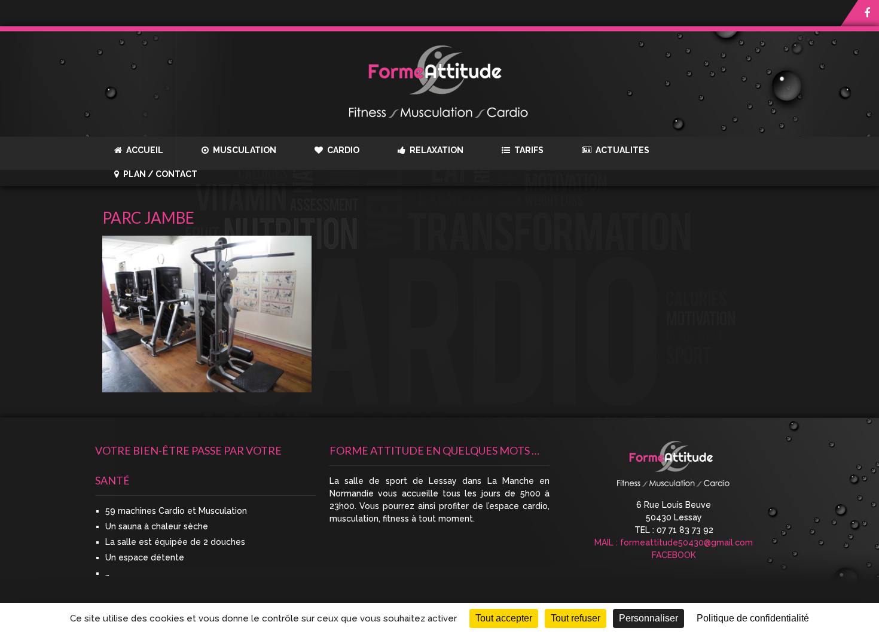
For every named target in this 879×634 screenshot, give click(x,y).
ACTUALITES (621, 150)
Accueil (143, 150)
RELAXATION (435, 150)
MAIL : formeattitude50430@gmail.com (673, 542)
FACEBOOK (674, 555)
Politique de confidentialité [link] (753, 618)
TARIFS (528, 150)
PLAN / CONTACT (159, 174)
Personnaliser (648, 618)
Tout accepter (503, 618)
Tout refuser (575, 618)
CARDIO (342, 150)
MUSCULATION (243, 150)
